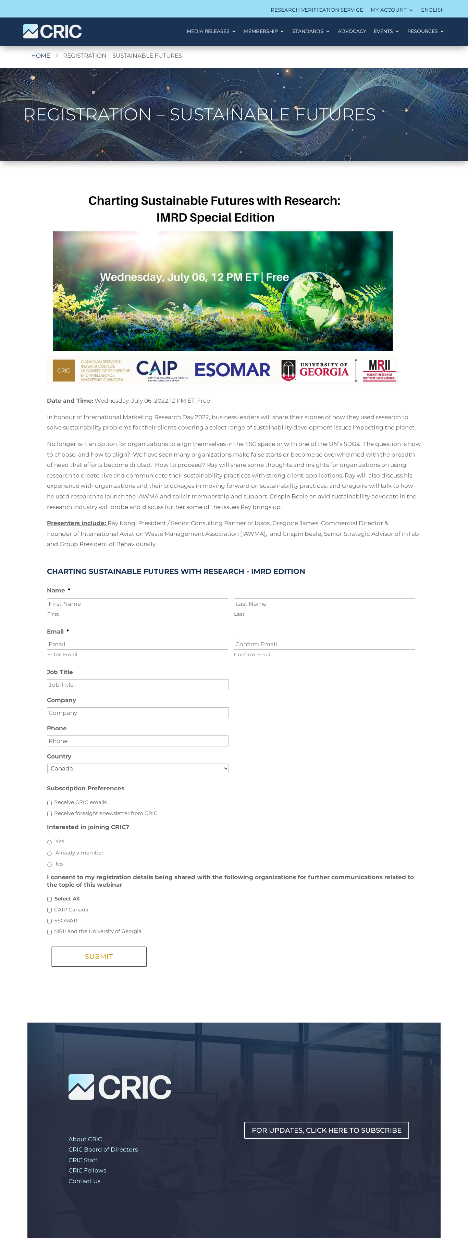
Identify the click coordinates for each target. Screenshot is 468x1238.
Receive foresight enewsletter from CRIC (106, 813)
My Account (389, 10)
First (53, 614)
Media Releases (208, 31)
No (59, 864)
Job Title (60, 672)
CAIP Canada (71, 910)
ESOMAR (65, 921)
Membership (261, 31)
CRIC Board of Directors (103, 1149)
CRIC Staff (83, 1160)
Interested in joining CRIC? (88, 827)
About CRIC (85, 1139)
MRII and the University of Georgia (97, 931)
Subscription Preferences (85, 788)
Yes (60, 841)
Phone (57, 728)
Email (58, 631)
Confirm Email (253, 654)
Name (58, 590)
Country (59, 756)
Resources (422, 31)
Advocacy (352, 31)
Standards (307, 31)
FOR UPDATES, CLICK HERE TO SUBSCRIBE (327, 1130)
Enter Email (62, 654)
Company (61, 700)
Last (239, 614)
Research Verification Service (317, 10)
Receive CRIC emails (80, 802)
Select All (67, 899)
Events (383, 31)
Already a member (79, 853)
